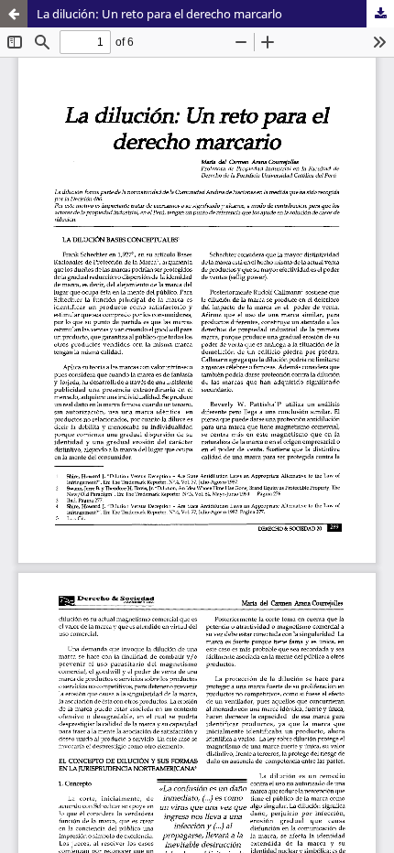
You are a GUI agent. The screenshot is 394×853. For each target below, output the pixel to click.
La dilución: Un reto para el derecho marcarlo (159, 13)
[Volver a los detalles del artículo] (13, 13)
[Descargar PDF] (380, 13)
